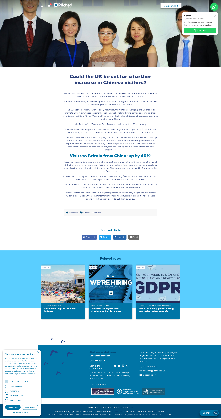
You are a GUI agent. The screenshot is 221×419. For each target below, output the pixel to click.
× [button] (38, 352)
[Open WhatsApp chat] (214, 7)
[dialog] (22, 383)
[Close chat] (215, 16)
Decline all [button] (30, 407)
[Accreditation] (102, 391)
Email (135, 237)
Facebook (90, 237)
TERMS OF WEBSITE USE (123, 407)
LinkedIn (120, 237)
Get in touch (96, 360)
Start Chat (201, 30)
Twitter (106, 237)
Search (206, 412)
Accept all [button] (13, 407)
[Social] (115, 366)
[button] (21, 412)
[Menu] (42, 5)
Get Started (170, 6)
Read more (9, 376)
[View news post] (63, 284)
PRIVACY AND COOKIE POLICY (99, 407)
